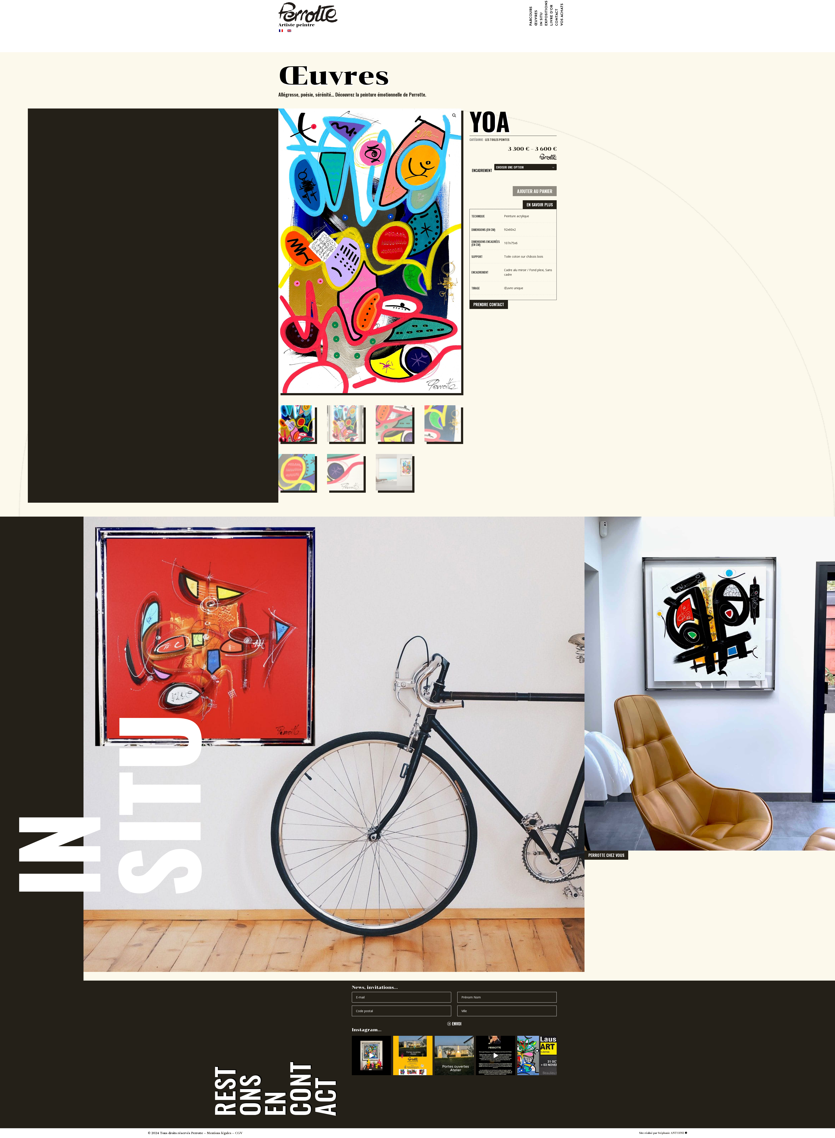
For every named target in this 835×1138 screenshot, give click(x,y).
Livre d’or (551, 15)
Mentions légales (219, 1133)
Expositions (546, 13)
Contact (557, 17)
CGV (239, 1133)
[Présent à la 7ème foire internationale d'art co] (536, 1055)
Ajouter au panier (534, 191)
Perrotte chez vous (606, 855)
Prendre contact (488, 304)
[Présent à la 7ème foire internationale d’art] (495, 1055)
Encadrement (482, 170)
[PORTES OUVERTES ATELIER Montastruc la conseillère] (412, 1055)
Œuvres (536, 18)
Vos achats (562, 14)
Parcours (531, 16)
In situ (541, 19)
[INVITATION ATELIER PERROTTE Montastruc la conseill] (454, 1055)
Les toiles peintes (497, 139)
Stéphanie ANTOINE (671, 1133)
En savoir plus (540, 204)
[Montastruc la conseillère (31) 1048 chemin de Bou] (371, 1055)
